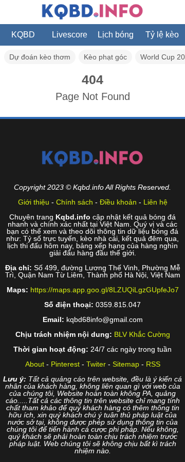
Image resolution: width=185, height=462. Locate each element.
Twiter (96, 364)
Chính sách (74, 202)
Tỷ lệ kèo (162, 34)
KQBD (23, 34)
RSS (153, 364)
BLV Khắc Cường (142, 334)
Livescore (69, 34)
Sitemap (126, 364)
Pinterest (65, 364)
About (34, 364)
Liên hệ (155, 202)
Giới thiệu (33, 202)
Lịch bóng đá (116, 38)
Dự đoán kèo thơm (39, 57)
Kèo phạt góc (105, 57)
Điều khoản (118, 202)
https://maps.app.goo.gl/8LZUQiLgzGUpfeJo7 (104, 289)
